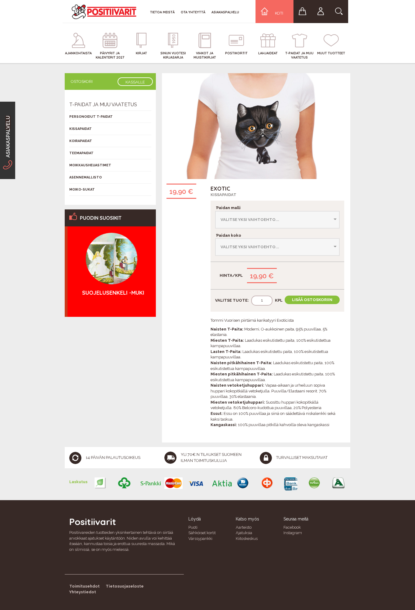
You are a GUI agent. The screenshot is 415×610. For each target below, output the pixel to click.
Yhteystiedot (82, 592)
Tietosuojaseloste (125, 586)
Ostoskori (82, 81)
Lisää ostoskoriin (312, 299)
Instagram (292, 532)
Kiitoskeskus (247, 538)
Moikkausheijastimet (90, 165)
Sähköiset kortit (202, 532)
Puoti (192, 527)
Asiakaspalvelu (225, 12)
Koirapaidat (80, 141)
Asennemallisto (85, 177)
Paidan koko (228, 235)
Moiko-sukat (82, 189)
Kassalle (135, 82)
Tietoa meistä (162, 12)
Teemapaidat (81, 153)
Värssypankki (200, 538)
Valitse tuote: (232, 300)
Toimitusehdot (84, 586)
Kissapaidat (223, 194)
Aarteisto (244, 527)
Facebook (292, 527)
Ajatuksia (244, 532)
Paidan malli (228, 207)
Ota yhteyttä (193, 12)
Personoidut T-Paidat (91, 117)
